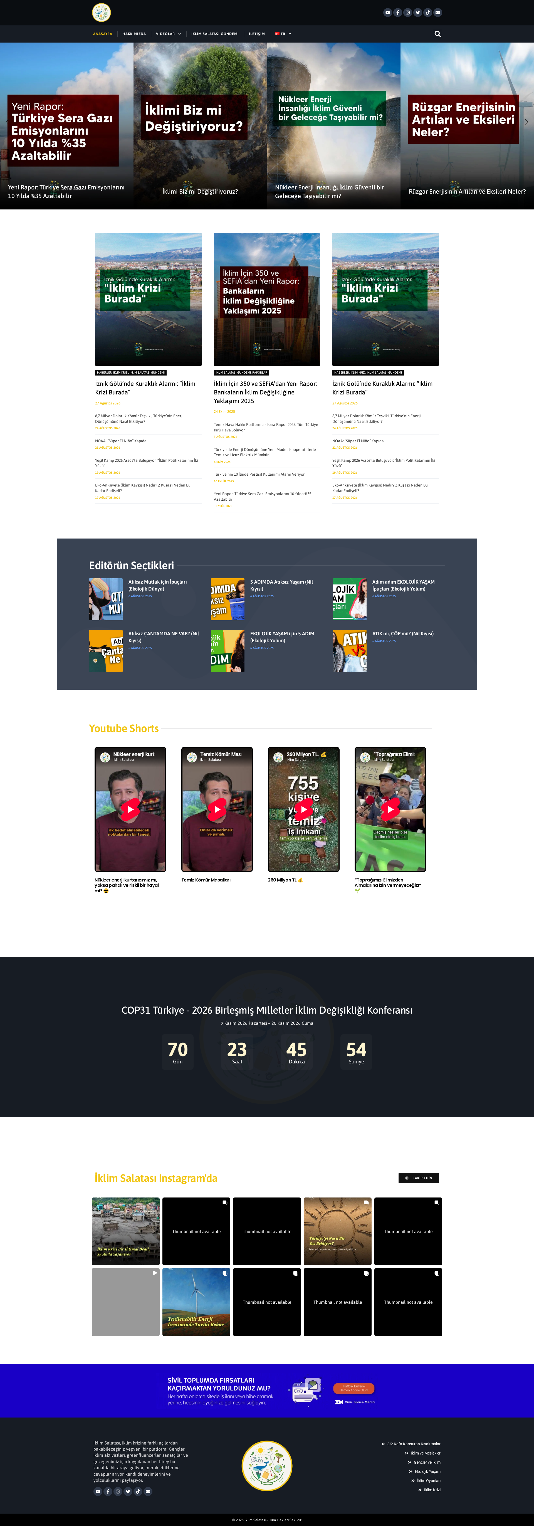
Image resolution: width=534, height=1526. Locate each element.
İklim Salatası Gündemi (215, 34)
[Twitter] (417, 12)
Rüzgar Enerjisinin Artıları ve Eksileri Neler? (467, 191)
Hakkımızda (134, 34)
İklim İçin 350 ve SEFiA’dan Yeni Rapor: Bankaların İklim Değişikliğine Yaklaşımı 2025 (265, 392)
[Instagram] (407, 12)
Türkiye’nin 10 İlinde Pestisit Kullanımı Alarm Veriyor (259, 474)
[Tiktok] (427, 12)
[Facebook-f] (397, 12)
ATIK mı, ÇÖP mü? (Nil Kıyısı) (403, 633)
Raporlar (259, 372)
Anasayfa (102, 34)
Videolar (165, 34)
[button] (437, 33)
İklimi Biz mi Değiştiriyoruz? (200, 191)
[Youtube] (387, 12)
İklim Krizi (120, 372)
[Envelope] (437, 12)
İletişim (257, 34)
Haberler (104, 372)
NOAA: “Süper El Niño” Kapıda (121, 441)
